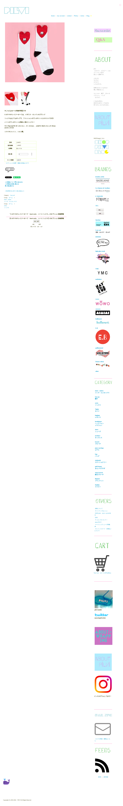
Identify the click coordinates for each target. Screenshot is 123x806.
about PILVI (98, 522)
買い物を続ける (9, 186)
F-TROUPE (99, 196)
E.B (96, 328)
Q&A (96, 517)
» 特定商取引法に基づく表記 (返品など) (14, 191)
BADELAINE (99, 177)
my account (61, 16)
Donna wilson (99, 361)
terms (82, 16)
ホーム (11, 197)
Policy (76, 16)
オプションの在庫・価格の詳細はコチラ (17, 163)
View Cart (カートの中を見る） (103, 573)
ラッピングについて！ (101, 520)
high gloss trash (100, 251)
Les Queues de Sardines (102, 188)
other (97, 371)
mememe (98, 237)
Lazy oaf (12, 195)
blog (87, 16)
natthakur (98, 279)
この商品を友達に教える (12, 184)
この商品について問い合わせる (14, 182)
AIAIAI (97, 309)
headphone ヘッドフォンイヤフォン (100, 423)
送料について (99, 508)
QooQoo (97, 220)
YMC (97, 269)
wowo (97, 299)
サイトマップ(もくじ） (101, 511)
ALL (97, 205)
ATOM (105, 777)
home (53, 16)
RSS (99, 777)
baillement (98, 319)
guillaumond (99, 348)
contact (69, 16)
